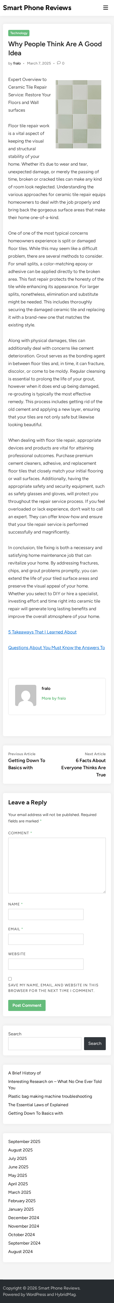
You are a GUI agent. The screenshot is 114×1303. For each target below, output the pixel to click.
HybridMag (65, 1294)
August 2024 (20, 1251)
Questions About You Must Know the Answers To (56, 647)
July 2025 (17, 1158)
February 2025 (22, 1200)
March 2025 (19, 1192)
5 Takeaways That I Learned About (42, 632)
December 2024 (23, 1217)
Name (15, 904)
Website (17, 954)
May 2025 (17, 1175)
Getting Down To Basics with (35, 1113)
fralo (17, 63)
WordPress (36, 1294)
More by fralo (54, 698)
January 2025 (21, 1209)
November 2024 (23, 1226)
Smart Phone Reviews (37, 7)
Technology (19, 33)
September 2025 (24, 1141)
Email (16, 929)
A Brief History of (24, 1073)
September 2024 (24, 1243)
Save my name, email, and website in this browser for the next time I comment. (53, 988)
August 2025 (20, 1149)
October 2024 (21, 1234)
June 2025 (18, 1166)
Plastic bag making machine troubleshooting (50, 1096)
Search (14, 1033)
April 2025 (18, 1183)
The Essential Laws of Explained (38, 1104)
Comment (20, 833)
